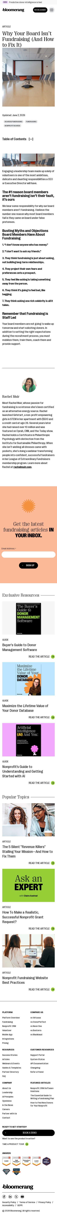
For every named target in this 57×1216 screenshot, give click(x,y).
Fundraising (7, 1022)
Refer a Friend (36, 1072)
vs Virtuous (35, 1017)
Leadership (7, 1092)
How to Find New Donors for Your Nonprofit (41, 1104)
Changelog (35, 1068)
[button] (51, 10)
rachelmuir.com (22, 467)
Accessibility (8, 1205)
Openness (7, 1101)
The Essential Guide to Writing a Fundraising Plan (42, 1097)
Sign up (30, 565)
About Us (6, 1088)
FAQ (4, 1076)
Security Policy (9, 1202)
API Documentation (39, 1063)
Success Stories (9, 1055)
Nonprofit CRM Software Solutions (42, 1090)
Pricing (5, 1043)
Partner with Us (9, 1113)
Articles (6, 1059)
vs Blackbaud (36, 1034)
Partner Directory (10, 1072)
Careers (6, 1109)
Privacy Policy (44, 1202)
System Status (37, 1059)
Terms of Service (27, 1202)
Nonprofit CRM (9, 1026)
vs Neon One (36, 1026)
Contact (6, 1118)
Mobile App (7, 1034)
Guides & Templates (11, 1068)
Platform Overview (11, 1017)
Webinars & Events (11, 1063)
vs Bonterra (35, 1030)
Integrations (8, 1039)
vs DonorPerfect (38, 1022)
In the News (7, 1105)
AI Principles (7, 1096)
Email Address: (8, 548)
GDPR (19, 1205)
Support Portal (37, 1055)
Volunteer (6, 1030)
